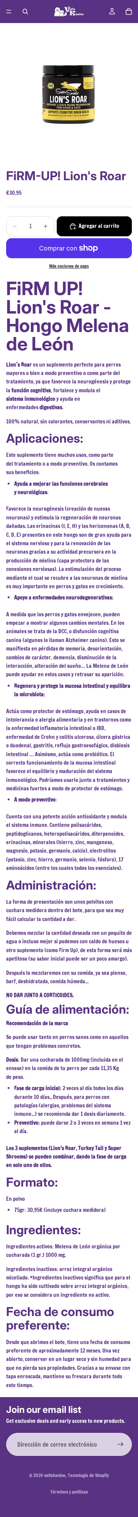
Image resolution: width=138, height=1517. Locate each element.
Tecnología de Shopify (88, 1475)
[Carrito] (128, 11)
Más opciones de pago (69, 266)
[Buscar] (25, 11)
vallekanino (55, 1475)
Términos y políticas (69, 1492)
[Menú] (9, 11)
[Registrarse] (120, 1444)
